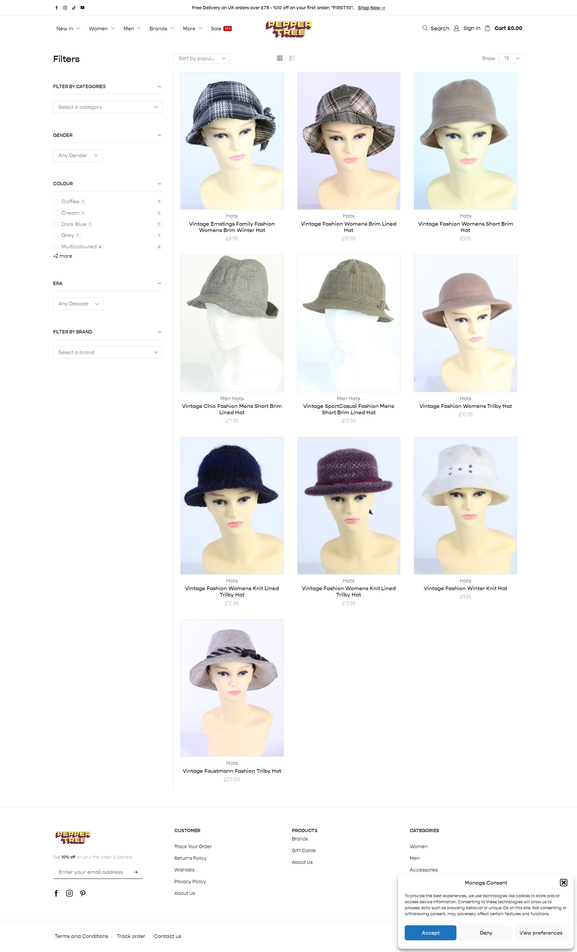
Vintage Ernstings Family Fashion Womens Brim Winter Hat (232, 227)
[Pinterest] (82, 893)
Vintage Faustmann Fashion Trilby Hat (232, 770)
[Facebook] (56, 8)
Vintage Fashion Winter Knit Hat (465, 588)
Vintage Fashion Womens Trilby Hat (465, 406)
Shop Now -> (371, 8)
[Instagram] (65, 8)
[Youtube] (82, 8)
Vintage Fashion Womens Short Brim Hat (465, 227)
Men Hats (232, 398)
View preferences (541, 933)
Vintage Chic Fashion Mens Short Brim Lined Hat (232, 409)
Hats (232, 216)
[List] (292, 58)
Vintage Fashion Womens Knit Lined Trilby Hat (232, 591)
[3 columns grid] (279, 58)
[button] (563, 882)
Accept (431, 933)
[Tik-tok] (74, 8)
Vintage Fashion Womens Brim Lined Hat (348, 227)
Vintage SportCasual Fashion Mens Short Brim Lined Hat (348, 409)
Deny (486, 933)
